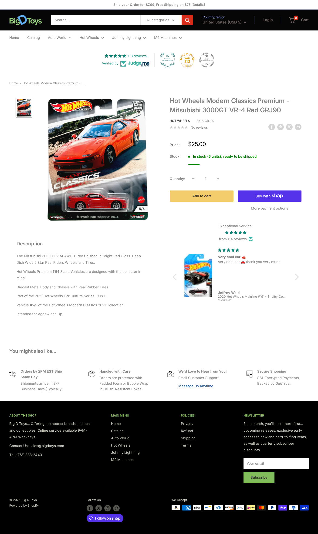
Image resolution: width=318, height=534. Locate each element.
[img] (235, 232)
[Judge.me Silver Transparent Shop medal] (206, 60)
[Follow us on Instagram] (107, 508)
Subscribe (258, 477)
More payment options (269, 208)
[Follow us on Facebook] (90, 508)
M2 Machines (165, 37)
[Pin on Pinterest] (280, 126)
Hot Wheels (89, 37)
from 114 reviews (233, 239)
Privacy (187, 423)
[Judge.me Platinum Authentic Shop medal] (167, 60)
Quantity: (177, 178)
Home (14, 37)
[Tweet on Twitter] (289, 126)
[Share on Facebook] (271, 126)
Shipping (188, 438)
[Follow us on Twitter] (98, 508)
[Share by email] (298, 126)
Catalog (33, 37)
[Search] (187, 20)
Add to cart (201, 196)
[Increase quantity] (218, 179)
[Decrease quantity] (193, 179)
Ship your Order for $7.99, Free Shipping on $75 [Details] (159, 5)
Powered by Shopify (24, 505)
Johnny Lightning (126, 37)
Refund (187, 431)
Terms (186, 445)
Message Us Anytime (195, 386)
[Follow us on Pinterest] (116, 508)
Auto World (57, 37)
